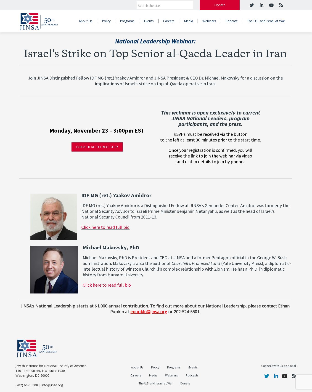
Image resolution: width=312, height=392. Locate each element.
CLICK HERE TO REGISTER (97, 147)
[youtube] (271, 5)
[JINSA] (39, 21)
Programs (127, 21)
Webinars (209, 21)
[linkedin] (261, 5)
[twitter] (252, 5)
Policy (106, 21)
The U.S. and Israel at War (266, 21)
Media (188, 21)
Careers (169, 21)
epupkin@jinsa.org (148, 311)
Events (149, 21)
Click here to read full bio (105, 227)
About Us (86, 21)
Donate (219, 5)
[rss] (280, 5)
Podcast (231, 21)
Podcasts (192, 375)
